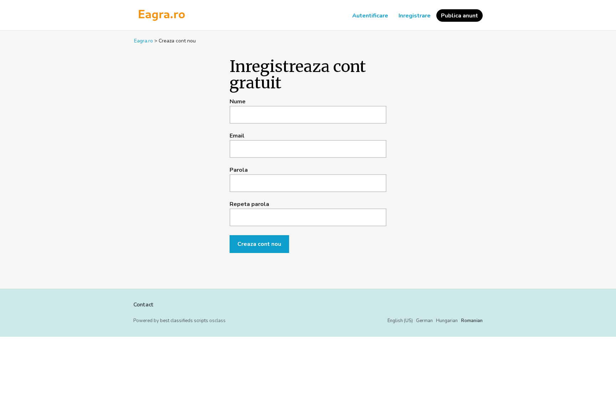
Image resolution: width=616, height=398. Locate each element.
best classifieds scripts (184, 320)
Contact (143, 304)
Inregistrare (415, 16)
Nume (238, 101)
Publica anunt (459, 16)
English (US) (400, 320)
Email (237, 136)
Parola (239, 170)
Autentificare (370, 16)
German (424, 320)
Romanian (472, 320)
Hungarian (447, 320)
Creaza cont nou (259, 244)
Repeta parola (249, 204)
